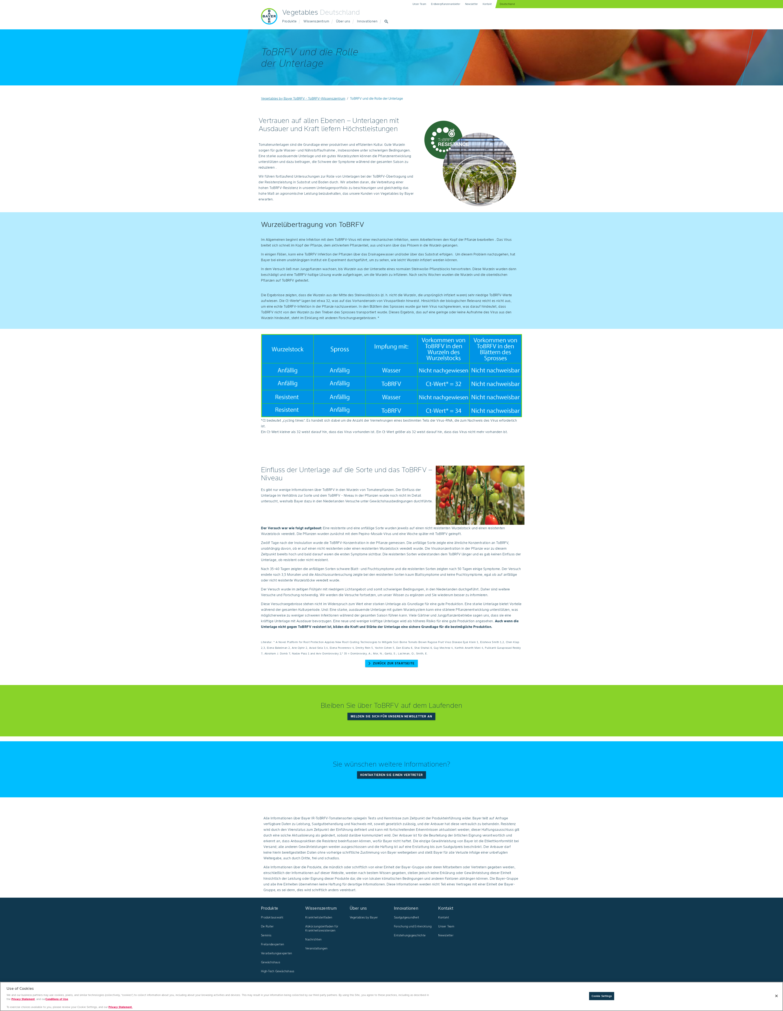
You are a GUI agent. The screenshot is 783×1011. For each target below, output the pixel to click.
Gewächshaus (270, 962)
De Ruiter (267, 926)
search (386, 21)
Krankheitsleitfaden (318, 917)
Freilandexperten (272, 944)
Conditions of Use (56, 999)
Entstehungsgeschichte (410, 935)
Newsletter (471, 4)
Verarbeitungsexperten (276, 953)
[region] (391, 996)
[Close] (776, 995)
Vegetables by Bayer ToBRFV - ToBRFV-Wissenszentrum (303, 98)
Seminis (266, 935)
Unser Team (419, 4)
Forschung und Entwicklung (412, 926)
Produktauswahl (272, 917)
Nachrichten (313, 939)
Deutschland (507, 4)
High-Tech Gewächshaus (277, 971)
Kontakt (487, 4)
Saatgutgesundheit (406, 917)
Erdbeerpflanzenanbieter (445, 4)
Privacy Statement (23, 999)
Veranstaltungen (316, 948)
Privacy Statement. (120, 1007)
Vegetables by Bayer (364, 917)
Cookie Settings (602, 996)
